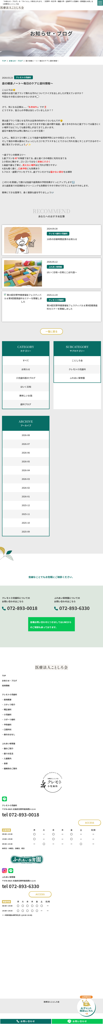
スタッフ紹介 (9, 704)
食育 (6, 763)
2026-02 (26, 487)
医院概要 (7, 699)
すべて (26, 360)
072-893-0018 (22, 608)
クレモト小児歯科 (77, 369)
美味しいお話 (25, 395)
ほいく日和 (25, 386)
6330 (74, 608)
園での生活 (8, 753)
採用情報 (6, 685)
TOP (4, 61)
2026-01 (26, 496)
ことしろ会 (77, 360)
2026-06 (26, 452)
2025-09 (26, 531)
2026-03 (26, 478)
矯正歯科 (7, 709)
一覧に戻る (51, 331)
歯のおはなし (9, 734)
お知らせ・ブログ (16, 61)
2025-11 (26, 514)
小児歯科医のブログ (25, 377)
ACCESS (89, 822)
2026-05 (26, 461)
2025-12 (26, 505)
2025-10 (26, 522)
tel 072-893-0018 (20, 814)
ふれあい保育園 (77, 377)
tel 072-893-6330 (20, 886)
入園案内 (7, 758)
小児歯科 (7, 714)
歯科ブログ (25, 404)
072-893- (69, 608)
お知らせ (25, 369)
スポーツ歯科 (9, 719)
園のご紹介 (8, 748)
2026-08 (26, 435)
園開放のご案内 (10, 768)
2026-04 (26, 470)
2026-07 (26, 443)
